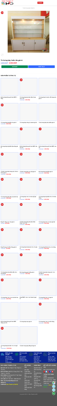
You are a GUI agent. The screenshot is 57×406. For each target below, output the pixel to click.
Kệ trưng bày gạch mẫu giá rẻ (27, 272)
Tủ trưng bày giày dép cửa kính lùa (9, 196)
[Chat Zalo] (53, 386)
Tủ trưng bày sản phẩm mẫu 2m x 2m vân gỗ (9, 273)
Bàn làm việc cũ (38, 367)
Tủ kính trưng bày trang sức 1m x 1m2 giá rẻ (47, 273)
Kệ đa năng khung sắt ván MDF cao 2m (47, 147)
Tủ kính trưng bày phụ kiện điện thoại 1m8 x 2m (27, 222)
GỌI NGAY (14, 66)
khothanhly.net (10, 382)
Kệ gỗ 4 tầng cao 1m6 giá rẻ (7, 221)
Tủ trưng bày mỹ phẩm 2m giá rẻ (8, 122)
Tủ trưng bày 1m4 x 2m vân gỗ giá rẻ (28, 197)
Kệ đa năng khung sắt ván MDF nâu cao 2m (28, 147)
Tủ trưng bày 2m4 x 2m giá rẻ (46, 297)
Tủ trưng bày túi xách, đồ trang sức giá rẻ (47, 98)
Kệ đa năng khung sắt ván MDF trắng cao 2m (8, 322)
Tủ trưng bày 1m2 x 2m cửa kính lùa (9, 297)
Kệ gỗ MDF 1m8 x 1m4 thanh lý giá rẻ (28, 298)
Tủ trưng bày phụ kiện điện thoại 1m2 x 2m (28, 98)
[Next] (6, 54)
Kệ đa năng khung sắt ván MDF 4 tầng (9, 98)
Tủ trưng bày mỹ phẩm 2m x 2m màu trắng (47, 197)
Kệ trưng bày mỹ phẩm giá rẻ (46, 171)
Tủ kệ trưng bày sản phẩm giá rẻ (47, 122)
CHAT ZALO (41, 66)
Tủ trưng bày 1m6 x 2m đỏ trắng (46, 321)
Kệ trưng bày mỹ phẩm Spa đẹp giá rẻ (9, 147)
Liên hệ (50, 385)
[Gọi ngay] (53, 393)
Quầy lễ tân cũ (37, 383)
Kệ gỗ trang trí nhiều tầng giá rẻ (8, 247)
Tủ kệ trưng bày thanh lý (28, 8)
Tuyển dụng (27, 371)
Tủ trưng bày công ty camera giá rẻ (28, 122)
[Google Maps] (53, 383)
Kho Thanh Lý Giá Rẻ (12, 384)
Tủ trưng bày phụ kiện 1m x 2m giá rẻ (9, 346)
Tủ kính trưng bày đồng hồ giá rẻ (28, 345)
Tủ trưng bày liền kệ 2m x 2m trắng (47, 247)
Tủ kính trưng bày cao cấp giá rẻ (28, 171)
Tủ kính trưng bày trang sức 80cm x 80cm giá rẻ (9, 172)
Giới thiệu (26, 369)
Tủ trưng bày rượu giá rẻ (26, 321)
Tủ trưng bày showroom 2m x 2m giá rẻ (28, 247)
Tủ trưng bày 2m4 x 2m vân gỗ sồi (47, 221)
